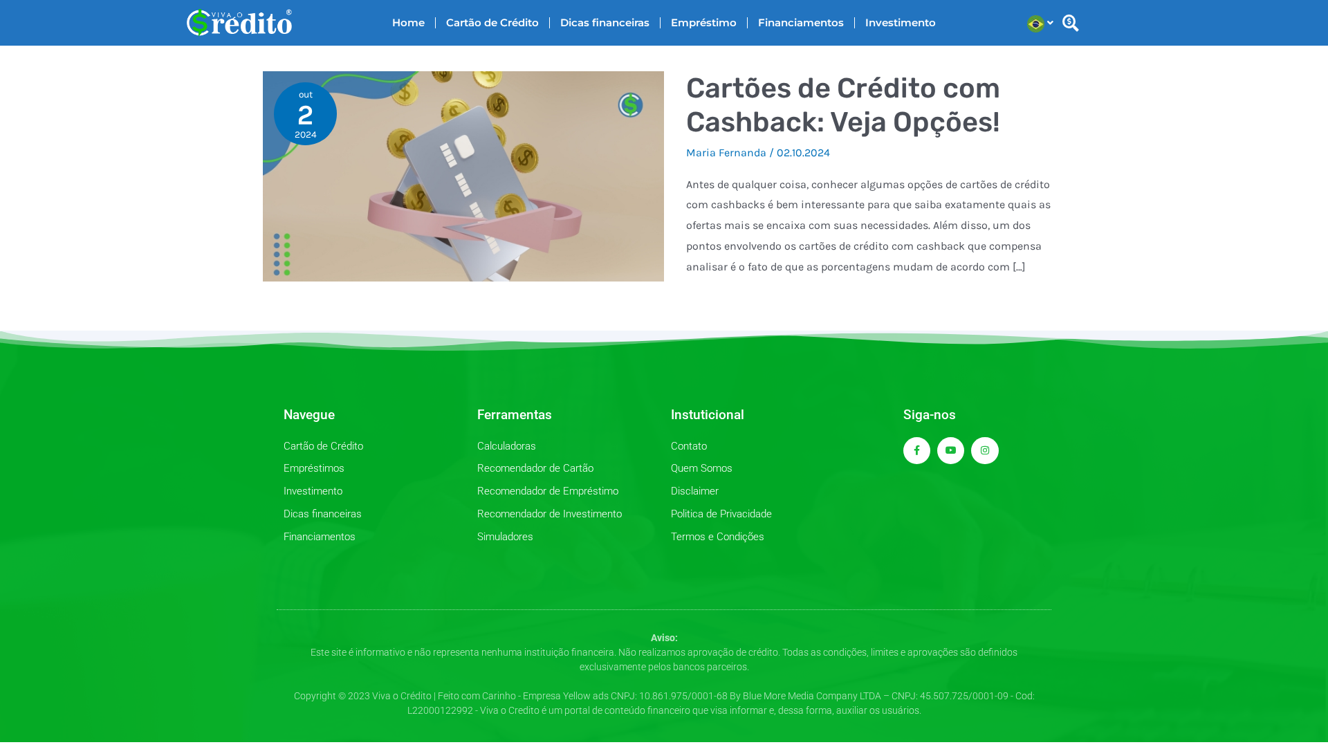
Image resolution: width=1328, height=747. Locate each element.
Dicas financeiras (604, 22)
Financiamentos (801, 22)
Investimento (900, 22)
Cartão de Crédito (492, 22)
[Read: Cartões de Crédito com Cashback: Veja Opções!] (463, 175)
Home (408, 22)
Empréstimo (704, 22)
